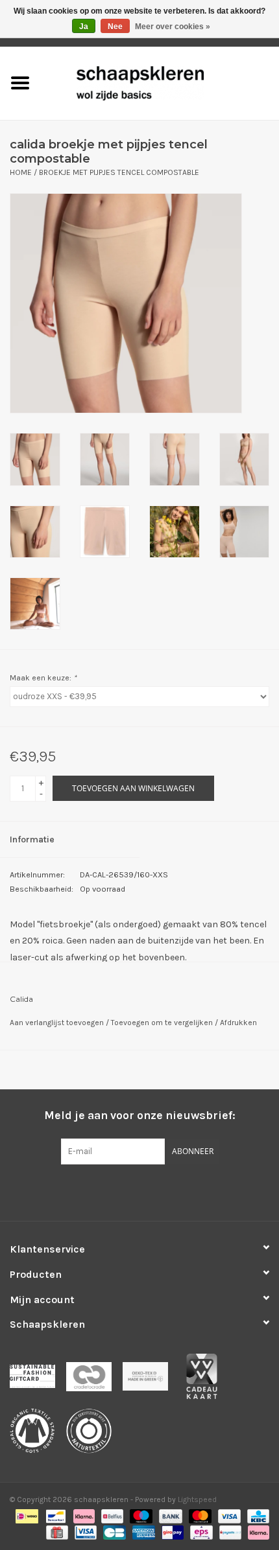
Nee (115, 26)
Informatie (32, 839)
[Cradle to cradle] (94, 1380)
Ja (83, 26)
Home (21, 172)
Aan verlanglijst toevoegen (58, 1022)
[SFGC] (38, 1380)
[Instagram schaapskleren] (162, 1191)
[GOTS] (38, 1434)
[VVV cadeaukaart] (206, 1380)
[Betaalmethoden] (25, 1515)
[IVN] (93, 1434)
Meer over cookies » (172, 26)
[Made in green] (151, 1380)
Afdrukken (238, 1022)
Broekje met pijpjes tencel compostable (119, 172)
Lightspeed (197, 1499)
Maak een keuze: (43, 677)
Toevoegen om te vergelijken (163, 1022)
